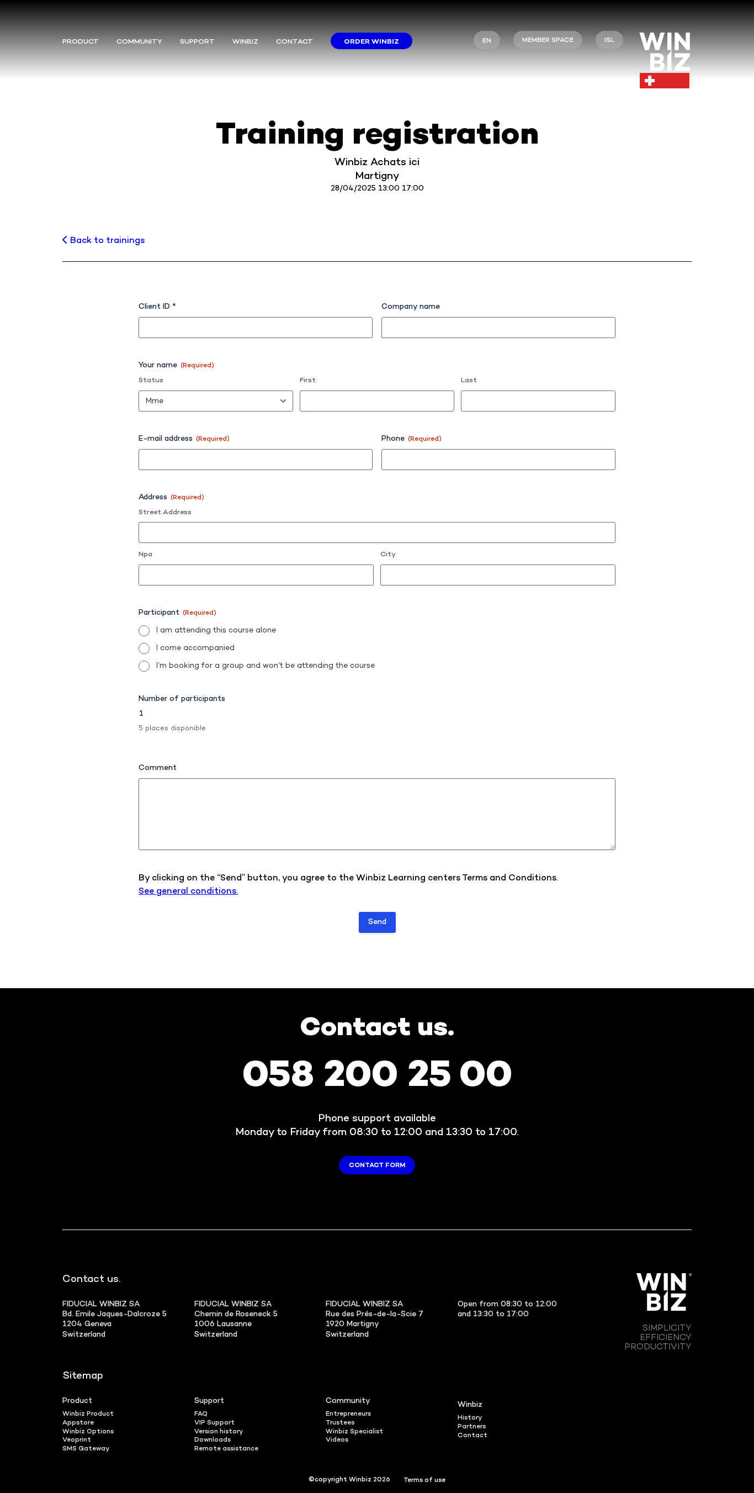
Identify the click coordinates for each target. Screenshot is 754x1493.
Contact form (377, 1165)
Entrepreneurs (348, 1414)
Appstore (78, 1423)
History (470, 1418)
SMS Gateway (85, 1449)
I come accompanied (195, 648)
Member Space (548, 40)
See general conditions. (188, 891)
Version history (218, 1432)
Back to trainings (106, 241)
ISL (609, 40)
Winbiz (245, 42)
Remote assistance (226, 1449)
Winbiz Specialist (354, 1432)
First (308, 380)
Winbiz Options (88, 1432)
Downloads (212, 1440)
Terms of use (424, 1480)
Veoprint (76, 1440)
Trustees (340, 1423)
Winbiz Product (88, 1414)
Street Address (165, 512)
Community (348, 1401)
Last (469, 380)
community (139, 42)
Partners (472, 1427)
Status (151, 380)
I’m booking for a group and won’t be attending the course (265, 666)
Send (377, 922)
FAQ (201, 1414)
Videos (337, 1440)
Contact (294, 42)
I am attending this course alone (216, 630)
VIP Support (214, 1423)
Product (80, 42)
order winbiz (371, 42)
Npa (145, 554)
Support (197, 42)
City (388, 554)
